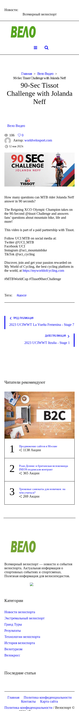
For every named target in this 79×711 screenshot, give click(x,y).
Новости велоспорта (19, 612)
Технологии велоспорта (22, 637)
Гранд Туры (13, 624)
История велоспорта (19, 643)
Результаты (12, 630)
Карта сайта (49, 701)
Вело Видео (45, 73)
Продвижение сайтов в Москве (38, 446)
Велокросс (12, 655)
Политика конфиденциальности (48, 697)
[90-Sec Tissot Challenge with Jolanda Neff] (39, 169)
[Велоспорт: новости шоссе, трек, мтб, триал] (39, 32)
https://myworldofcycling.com (43, 270)
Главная (26, 73)
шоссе (22, 295)
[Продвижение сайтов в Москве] (39, 415)
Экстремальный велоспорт (24, 618)
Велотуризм (13, 649)
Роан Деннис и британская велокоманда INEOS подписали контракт (43, 467)
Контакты (28, 701)
